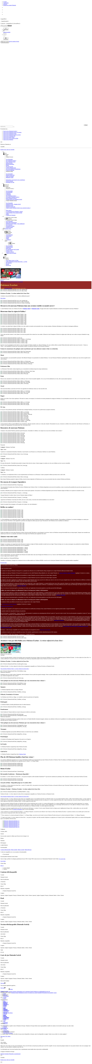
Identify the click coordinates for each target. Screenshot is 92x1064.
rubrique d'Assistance (59, 620)
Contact (55, 992)
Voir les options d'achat (14, 41)
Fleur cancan (8, 210)
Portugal (5, 1012)
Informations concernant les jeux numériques (15, 179)
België (4, 993)
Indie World (8, 248)
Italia (4, 1000)
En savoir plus (4, 562)
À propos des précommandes (7, 606)
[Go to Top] (46, 267)
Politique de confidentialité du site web (41, 991)
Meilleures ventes (9, 177)
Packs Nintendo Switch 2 (11, 198)
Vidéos (7, 238)
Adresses (5, 4)
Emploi (7, 264)
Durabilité (40, 992)
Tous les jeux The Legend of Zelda (10, 138)
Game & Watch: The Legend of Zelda (14, 212)
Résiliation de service (23, 992)
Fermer (2, 1028)
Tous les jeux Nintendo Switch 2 (10, 131)
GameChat (8, 193)
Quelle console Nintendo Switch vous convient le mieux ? (18, 207)
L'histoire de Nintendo (10, 215)
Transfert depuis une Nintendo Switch (14, 199)
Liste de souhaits (9, 181)
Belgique (5, 1003)
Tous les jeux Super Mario (8, 137)
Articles (7, 237)
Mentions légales (14, 992)
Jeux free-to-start (9, 166)
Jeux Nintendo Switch (10, 161)
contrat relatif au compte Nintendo (67, 573)
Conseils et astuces (10, 251)
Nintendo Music (9, 227)
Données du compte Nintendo (9, 5)
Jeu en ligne (3, 861)
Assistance (14, 991)
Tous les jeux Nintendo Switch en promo (12, 134)
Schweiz (5, 1027)
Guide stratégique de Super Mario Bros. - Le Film (16, 261)
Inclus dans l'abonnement (11, 222)
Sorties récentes (9, 163)
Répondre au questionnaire (15, 1053)
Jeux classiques (9, 224)
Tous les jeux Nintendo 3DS (9, 136)
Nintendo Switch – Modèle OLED (13, 204)
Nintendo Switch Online (45, 629)
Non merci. (3, 1036)
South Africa (6, 1011)
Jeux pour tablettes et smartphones (13, 169)
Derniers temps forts (10, 175)
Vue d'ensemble (9, 159)
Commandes (6, 2)
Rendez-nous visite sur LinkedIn (7, 149)
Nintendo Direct (9, 247)
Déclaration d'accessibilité (47, 992)
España (4, 997)
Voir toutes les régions (8, 1012)
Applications (8, 236)
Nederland (5, 1022)
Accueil (5, 1)
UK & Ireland (6, 1017)
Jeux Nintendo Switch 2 (11, 160)
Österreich (5, 1023)
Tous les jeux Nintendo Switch (9, 133)
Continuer (6, 1028)
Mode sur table (21, 849)
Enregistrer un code (10, 182)
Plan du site (8, 265)
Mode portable (14, 849)
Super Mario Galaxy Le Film (12, 260)
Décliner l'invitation (5, 1053)
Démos (7, 165)
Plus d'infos (3, 298)
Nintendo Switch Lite (10, 206)
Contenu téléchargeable (11, 167)
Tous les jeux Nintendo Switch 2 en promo (12, 132)
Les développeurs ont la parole (12, 249)
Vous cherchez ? (15, 668)
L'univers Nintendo (10, 170)
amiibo (7, 214)
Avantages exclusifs (10, 226)
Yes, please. (8, 1036)
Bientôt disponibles (10, 164)
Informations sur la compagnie (23, 991)
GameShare (8, 194)
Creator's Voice (9, 250)
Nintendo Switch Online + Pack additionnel (15, 223)
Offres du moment (10, 176)
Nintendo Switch (9, 205)
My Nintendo (9, 262)
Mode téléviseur (28, 849)
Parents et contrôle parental (6, 991)
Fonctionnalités (9, 192)
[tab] (46, 989)
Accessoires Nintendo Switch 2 (12, 197)
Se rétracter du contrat (32, 992)
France (4, 998)
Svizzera (5, 1029)
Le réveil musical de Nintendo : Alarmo (14, 211)
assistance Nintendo (21, 585)
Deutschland (6, 996)
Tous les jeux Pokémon (8, 139)
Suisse (4, 1015)
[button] (47, 153)
